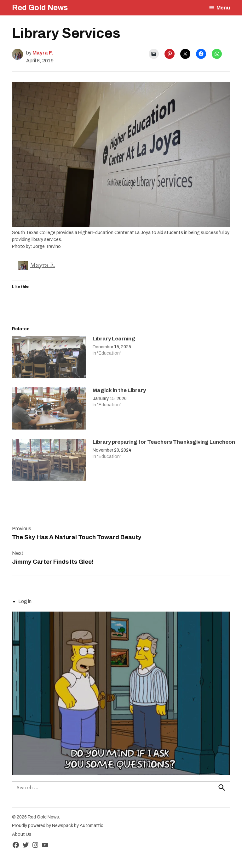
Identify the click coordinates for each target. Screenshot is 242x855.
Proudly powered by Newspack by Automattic (57, 825)
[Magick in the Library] (49, 410)
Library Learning (114, 339)
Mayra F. (42, 52)
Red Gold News (40, 7)
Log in (25, 601)
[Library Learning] (49, 358)
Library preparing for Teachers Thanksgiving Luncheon (164, 442)
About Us (22, 834)
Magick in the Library (119, 390)
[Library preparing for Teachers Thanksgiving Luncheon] (49, 461)
